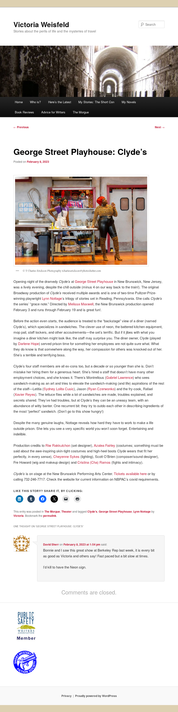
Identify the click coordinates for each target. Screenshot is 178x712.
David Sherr (51, 544)
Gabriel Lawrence (119, 377)
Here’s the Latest (59, 102)
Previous (21, 127)
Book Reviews (24, 112)
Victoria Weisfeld (41, 24)
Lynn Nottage (52, 298)
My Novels (129, 102)
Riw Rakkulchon (57, 445)
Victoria (18, 516)
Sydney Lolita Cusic (59, 388)
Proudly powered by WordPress (96, 696)
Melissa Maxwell (80, 303)
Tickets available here (130, 473)
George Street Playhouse (94, 281)
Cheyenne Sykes (66, 456)
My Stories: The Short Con (96, 102)
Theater (66, 511)
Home (19, 102)
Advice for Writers (53, 112)
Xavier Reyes (25, 394)
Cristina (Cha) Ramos (94, 462)
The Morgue (81, 112)
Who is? (35, 102)
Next (160, 127)
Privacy (66, 696)
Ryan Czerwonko (101, 388)
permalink (49, 516)
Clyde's (92, 511)
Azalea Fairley (104, 445)
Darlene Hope (28, 343)
